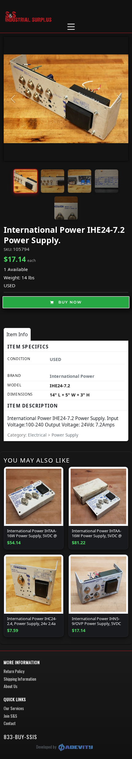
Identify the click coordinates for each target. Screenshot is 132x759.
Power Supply (65, 435)
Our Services (14, 708)
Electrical (38, 435)
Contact (10, 723)
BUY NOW (69, 302)
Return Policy (14, 671)
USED (9, 285)
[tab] (17, 334)
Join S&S (10, 716)
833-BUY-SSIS (20, 737)
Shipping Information (20, 679)
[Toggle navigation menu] (71, 27)
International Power (72, 376)
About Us (10, 686)
